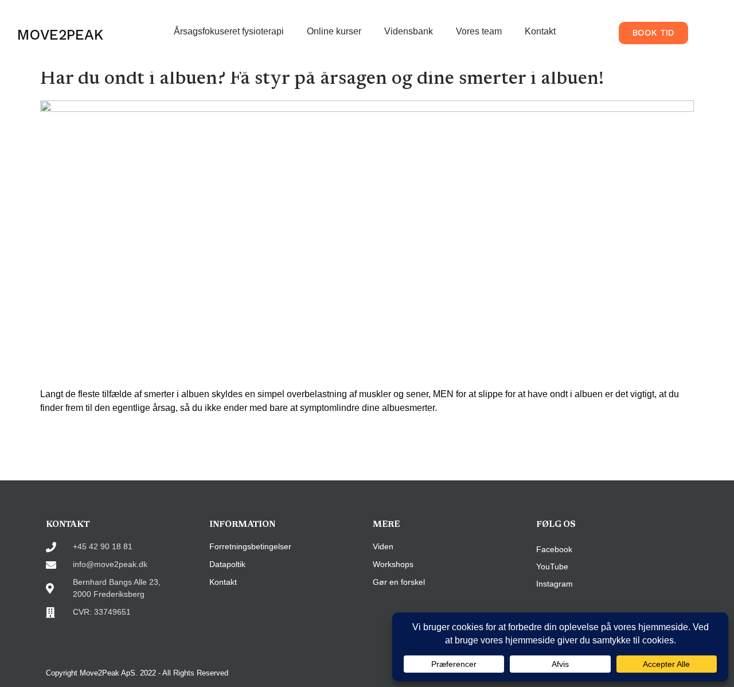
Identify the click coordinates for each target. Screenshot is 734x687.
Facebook (554, 549)
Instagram (554, 583)
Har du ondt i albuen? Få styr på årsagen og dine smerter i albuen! (322, 79)
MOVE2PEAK (60, 34)
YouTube (552, 566)
